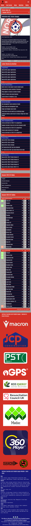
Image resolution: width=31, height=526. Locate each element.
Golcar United (9, 227)
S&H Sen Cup (25, 495)
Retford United (9, 262)
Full (1, 489)
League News (5, 67)
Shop (2, 509)
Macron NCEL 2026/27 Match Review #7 (10, 162)
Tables (27, 5)
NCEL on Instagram (12, 509)
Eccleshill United (9, 237)
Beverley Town (9, 255)
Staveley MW (9, 272)
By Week (10, 482)
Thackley (8, 215)
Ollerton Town (9, 306)
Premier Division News (7, 85)
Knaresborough (9, 218)
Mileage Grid (18, 499)
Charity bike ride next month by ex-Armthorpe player (13, 111)
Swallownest (9, 304)
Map (14, 499)
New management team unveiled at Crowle (11, 104)
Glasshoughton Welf (10, 299)
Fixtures (4, 190)
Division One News (6, 102)
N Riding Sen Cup (15, 485)
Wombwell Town (9, 265)
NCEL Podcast (20, 479)
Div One (4, 483)
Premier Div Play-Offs (23, 492)
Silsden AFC (8, 222)
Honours (7, 507)
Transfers (15, 479)
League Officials (4, 505)
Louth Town (8, 282)
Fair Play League (9, 492)
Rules (21, 505)
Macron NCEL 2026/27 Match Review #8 (10, 159)
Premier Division (5, 181)
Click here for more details (23, 309)
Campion (8, 203)
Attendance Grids (25, 486)
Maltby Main (8, 247)
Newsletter (12, 507)
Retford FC (8, 279)
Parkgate (8, 253)
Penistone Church (10, 213)
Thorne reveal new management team (10, 106)
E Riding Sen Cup (26, 493)
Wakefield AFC (9, 260)
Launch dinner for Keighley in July (9, 96)
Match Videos (26, 479)
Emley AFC (8, 201)
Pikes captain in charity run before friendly (11, 92)
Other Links (6, 512)
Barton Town (8, 232)
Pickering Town (9, 244)
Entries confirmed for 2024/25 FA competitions (12, 128)
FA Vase (24, 483)
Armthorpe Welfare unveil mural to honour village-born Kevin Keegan (15, 114)
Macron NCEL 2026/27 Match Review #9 (10, 157)
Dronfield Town (9, 275)
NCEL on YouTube (15, 511)
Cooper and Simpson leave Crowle (9, 109)
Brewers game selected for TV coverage (10, 130)
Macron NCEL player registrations (9, 70)
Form (10, 489)
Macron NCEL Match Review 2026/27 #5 (10, 167)
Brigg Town (8, 270)
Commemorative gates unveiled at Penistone (11, 89)
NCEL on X (6, 509)
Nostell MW (8, 291)
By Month (15, 482)
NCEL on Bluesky (8, 511)
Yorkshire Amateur (10, 301)
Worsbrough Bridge (10, 287)
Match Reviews (5, 155)
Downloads (3, 507)
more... (3, 82)
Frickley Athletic (9, 235)
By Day (7, 482)
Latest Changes (4, 502)
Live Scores (9, 5)
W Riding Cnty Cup (6, 486)
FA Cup (21, 483)
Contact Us (17, 505)
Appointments (10, 502)
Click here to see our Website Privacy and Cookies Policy (15, 524)
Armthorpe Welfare (10, 296)
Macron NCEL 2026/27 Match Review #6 (10, 164)
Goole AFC (8, 242)
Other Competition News (7, 120)
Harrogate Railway (10, 277)
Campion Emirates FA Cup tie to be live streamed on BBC (14, 125)
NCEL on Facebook (20, 509)
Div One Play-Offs (10, 483)
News (15, 5)
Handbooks (25, 505)
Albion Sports (9, 210)
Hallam (7, 220)
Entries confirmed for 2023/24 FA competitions (12, 132)
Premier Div (20, 482)
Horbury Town (9, 267)
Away (7, 489)
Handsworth (8, 230)
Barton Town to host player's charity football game (12, 87)
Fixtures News (5, 138)
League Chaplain (10, 505)
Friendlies (13, 486)
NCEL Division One (6, 250)
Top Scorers (3, 492)
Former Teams (24, 499)
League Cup (16, 483)
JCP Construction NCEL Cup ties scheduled (11, 147)
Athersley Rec (9, 294)
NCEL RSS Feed (23, 511)
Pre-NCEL (17, 507)
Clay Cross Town (9, 289)
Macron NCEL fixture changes (8, 140)
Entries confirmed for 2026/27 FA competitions (12, 123)
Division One (4, 183)
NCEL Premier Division (7, 198)
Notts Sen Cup (22, 485)
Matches (21, 5)
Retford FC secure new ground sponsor (10, 94)
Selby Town (8, 284)
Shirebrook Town (9, 258)
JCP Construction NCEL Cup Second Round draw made (13, 150)
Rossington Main (9, 208)
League (3, 178)
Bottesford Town (9, 239)
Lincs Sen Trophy (8, 485)
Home (2, 5)
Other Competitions (6, 185)
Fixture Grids (18, 486)
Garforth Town (9, 205)
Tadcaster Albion (9, 225)
